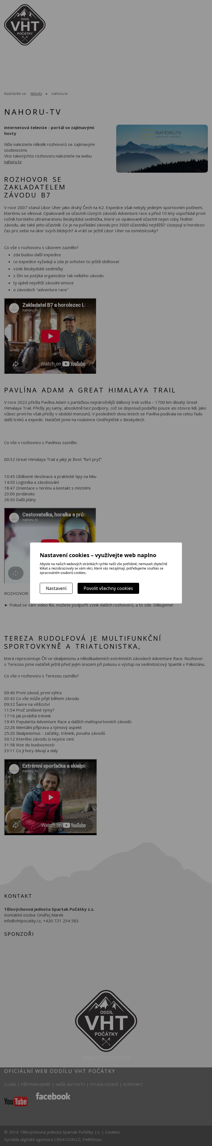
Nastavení (56, 588)
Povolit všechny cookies (108, 588)
